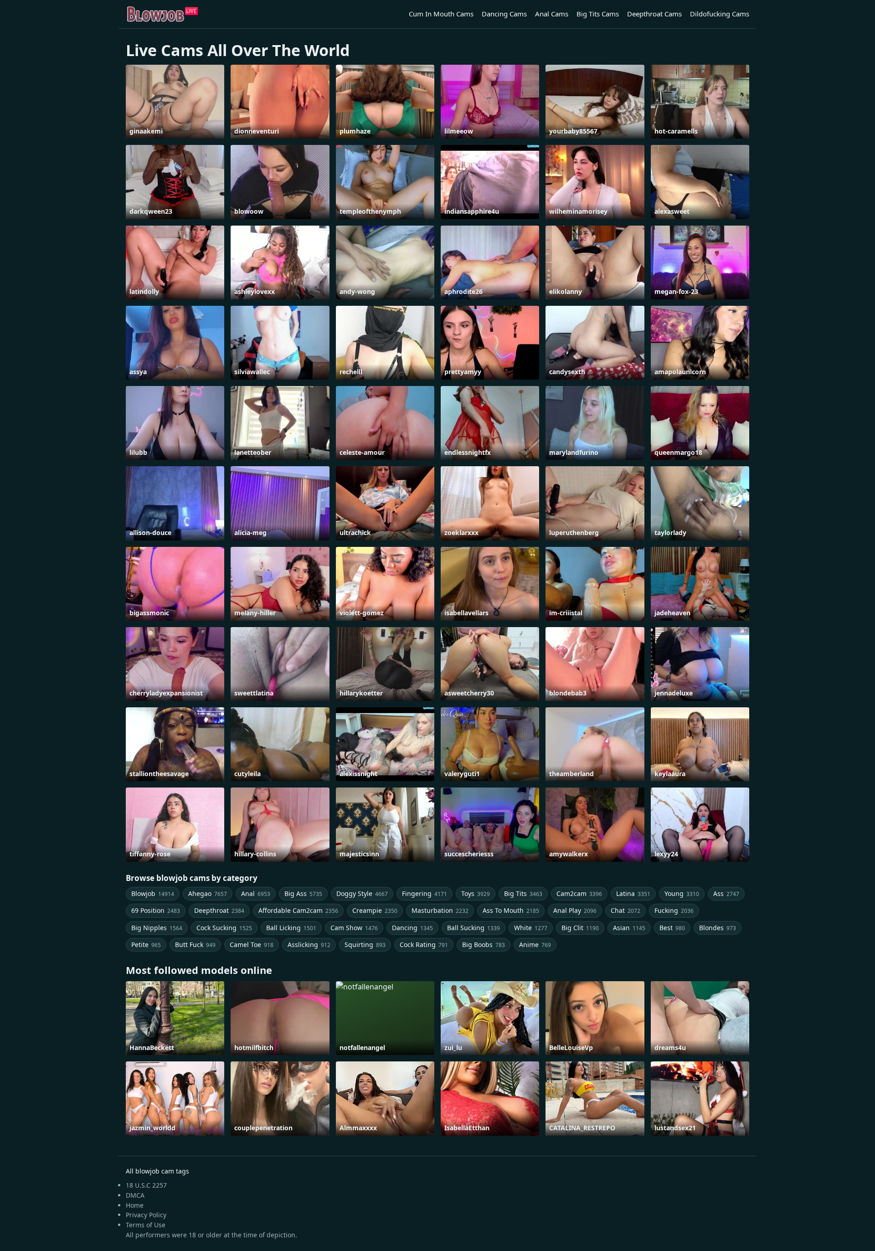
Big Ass (303, 893)
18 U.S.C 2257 (146, 1185)
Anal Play (575, 910)
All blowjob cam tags (157, 1171)
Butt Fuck (195, 944)
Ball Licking (291, 927)
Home (135, 1205)
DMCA (135, 1195)
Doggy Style (362, 893)
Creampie (374, 910)
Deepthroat (219, 910)
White (530, 927)
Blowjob (152, 893)
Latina (633, 893)
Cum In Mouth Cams (441, 13)
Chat (625, 910)
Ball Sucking (473, 927)
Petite (146, 944)
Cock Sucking (224, 927)
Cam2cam (579, 893)
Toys (475, 893)
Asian (629, 927)
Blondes (717, 927)
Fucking (674, 910)
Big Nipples (156, 927)
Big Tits (523, 893)
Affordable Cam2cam (298, 910)
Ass (726, 893)
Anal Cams (551, 13)
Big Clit (580, 927)
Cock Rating (424, 944)
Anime (535, 944)
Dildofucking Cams (719, 13)
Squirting (365, 944)
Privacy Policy (146, 1214)
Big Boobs (483, 944)
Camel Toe (251, 944)
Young (681, 893)
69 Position (155, 910)
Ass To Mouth (511, 910)
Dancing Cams (504, 13)
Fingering (424, 893)
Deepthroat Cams (654, 13)
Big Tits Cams (597, 13)
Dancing (412, 927)
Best (672, 927)
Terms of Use (145, 1224)
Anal (255, 893)
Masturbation (440, 910)
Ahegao (207, 893)
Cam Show (354, 927)
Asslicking (309, 944)
